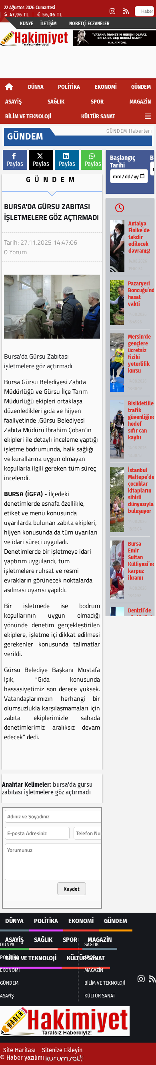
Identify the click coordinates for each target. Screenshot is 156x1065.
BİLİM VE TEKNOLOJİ (28, 116)
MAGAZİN (140, 101)
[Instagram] (112, 11)
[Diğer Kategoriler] (148, 116)
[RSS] (126, 11)
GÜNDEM (141, 87)
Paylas (15, 164)
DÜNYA (36, 87)
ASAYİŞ (13, 101)
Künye (26, 23)
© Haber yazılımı (23, 1057)
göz (59, 792)
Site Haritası (19, 1050)
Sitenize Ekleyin (62, 1050)
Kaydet (72, 889)
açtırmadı (78, 792)
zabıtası (12, 792)
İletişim (48, 23)
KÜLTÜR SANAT (98, 116)
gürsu (85, 784)
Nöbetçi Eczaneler (89, 23)
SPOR (97, 101)
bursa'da (64, 784)
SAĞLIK (56, 101)
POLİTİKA (69, 87)
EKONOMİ (106, 87)
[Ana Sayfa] (9, 87)
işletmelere (39, 792)
